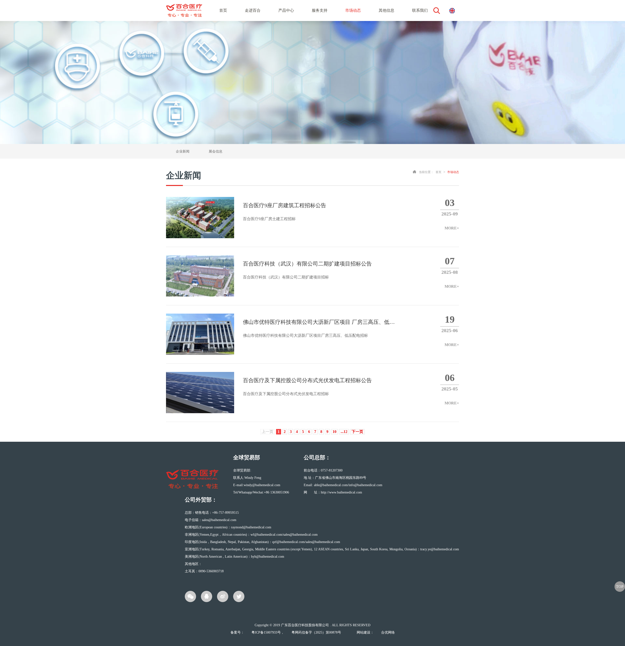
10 (334, 432)
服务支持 (319, 10)
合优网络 (388, 632)
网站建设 (363, 632)
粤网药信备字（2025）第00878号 (316, 632)
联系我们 (420, 10)
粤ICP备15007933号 (266, 632)
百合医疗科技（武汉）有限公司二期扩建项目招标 (307, 270)
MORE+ (452, 228)
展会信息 (215, 151)
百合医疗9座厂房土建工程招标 (284, 211)
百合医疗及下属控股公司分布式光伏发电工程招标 (307, 386)
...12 (344, 432)
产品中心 (286, 10)
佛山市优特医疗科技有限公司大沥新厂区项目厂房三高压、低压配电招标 (319, 328)
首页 (223, 10)
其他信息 (386, 10)
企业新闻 (182, 151)
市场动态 (353, 10)
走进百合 (252, 10)
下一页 (357, 432)
